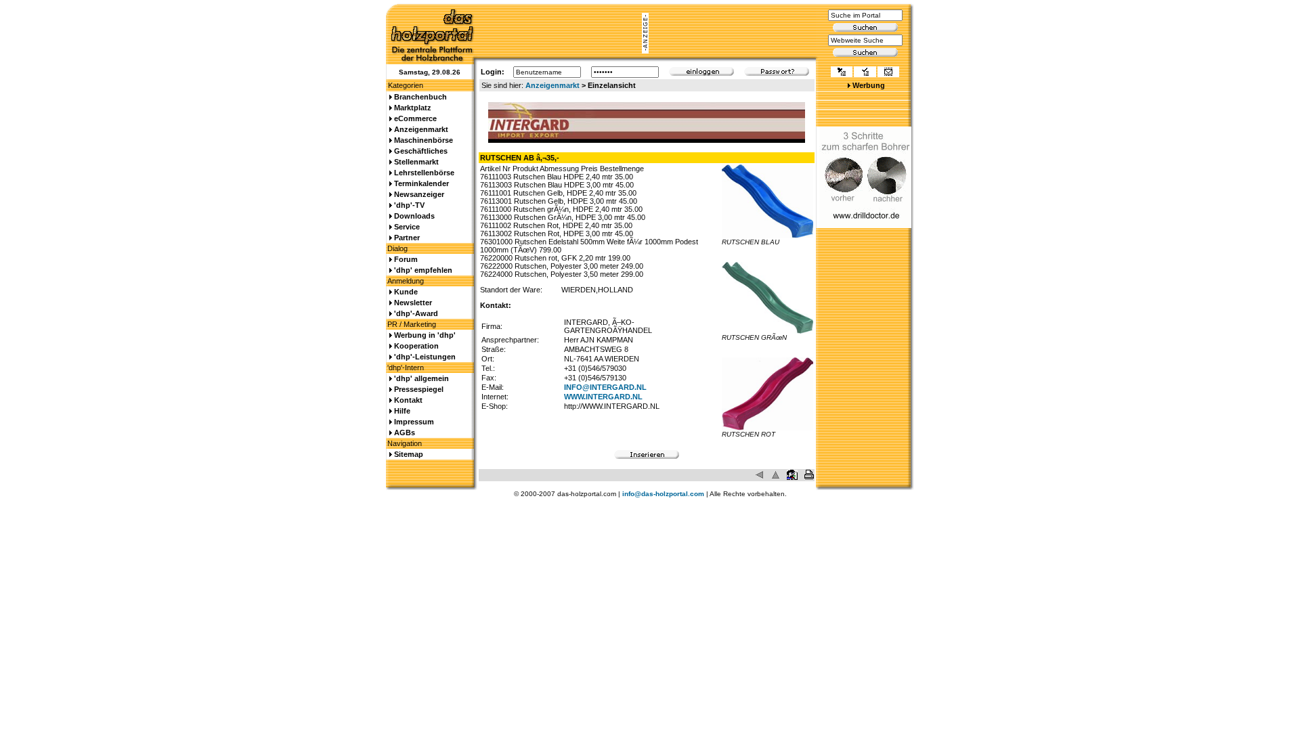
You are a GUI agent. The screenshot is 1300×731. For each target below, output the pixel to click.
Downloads (414, 216)
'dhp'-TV (409, 205)
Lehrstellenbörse (424, 173)
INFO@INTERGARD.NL (605, 387)
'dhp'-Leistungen (425, 357)
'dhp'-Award (416, 313)
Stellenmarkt (416, 162)
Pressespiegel (418, 389)
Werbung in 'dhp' (425, 335)
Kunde (406, 292)
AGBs (404, 432)
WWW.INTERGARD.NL (603, 397)
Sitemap (408, 454)
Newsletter (413, 302)
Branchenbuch (420, 97)
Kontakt (408, 400)
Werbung (868, 85)
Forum (406, 259)
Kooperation (416, 346)
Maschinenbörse (423, 140)
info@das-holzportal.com (663, 493)
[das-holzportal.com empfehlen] (888, 73)
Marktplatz (412, 108)
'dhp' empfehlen (423, 270)
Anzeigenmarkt (552, 85)
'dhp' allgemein (421, 378)
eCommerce (415, 118)
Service (407, 227)
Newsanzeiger (419, 194)
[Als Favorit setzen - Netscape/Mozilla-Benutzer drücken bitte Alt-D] (865, 73)
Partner (407, 238)
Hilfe (402, 411)
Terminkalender (421, 183)
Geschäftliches (421, 151)
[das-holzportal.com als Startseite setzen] (842, 73)
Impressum (414, 422)
